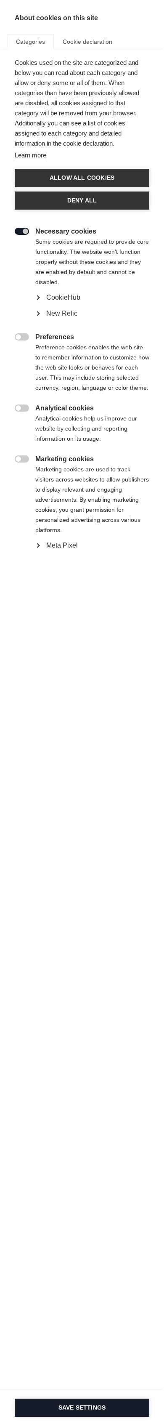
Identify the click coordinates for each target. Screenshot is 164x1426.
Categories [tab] (30, 41)
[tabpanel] (82, 323)
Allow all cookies (82, 178)
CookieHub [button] (63, 297)
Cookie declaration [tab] (87, 41)
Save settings (82, 1408)
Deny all (82, 200)
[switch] (17, 230)
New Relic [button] (61, 313)
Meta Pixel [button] (62, 545)
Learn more (30, 155)
